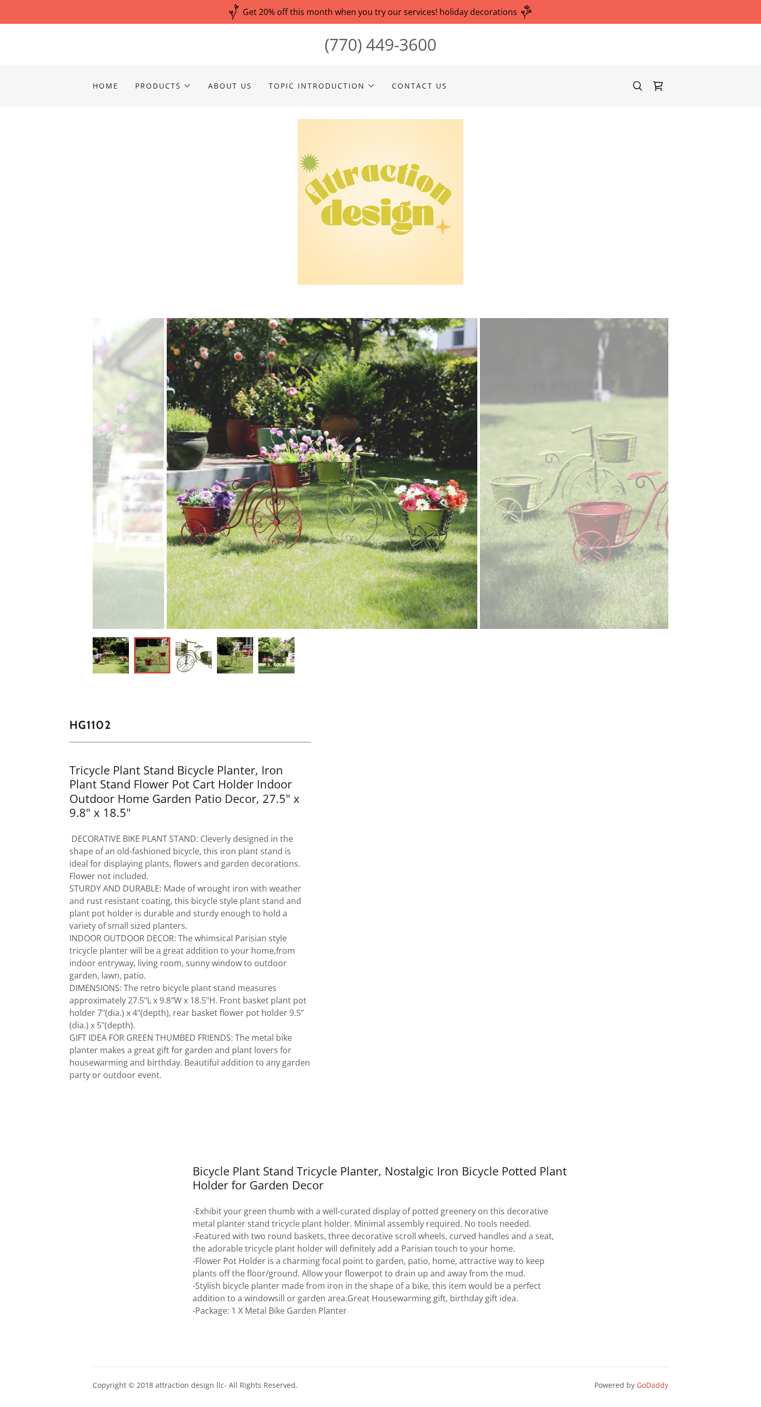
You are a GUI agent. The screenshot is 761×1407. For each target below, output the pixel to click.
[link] (658, 86)
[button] (163, 86)
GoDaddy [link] (652, 1385)
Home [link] (106, 86)
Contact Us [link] (419, 86)
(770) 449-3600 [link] (380, 44)
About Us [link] (230, 86)
